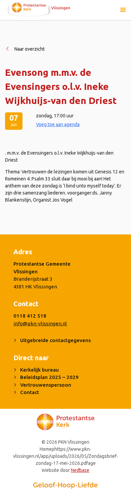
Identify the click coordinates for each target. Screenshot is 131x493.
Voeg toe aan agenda (58, 124)
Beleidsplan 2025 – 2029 (49, 377)
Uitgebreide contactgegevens (55, 340)
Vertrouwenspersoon (45, 385)
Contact (29, 392)
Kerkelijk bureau (39, 370)
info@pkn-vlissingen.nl (40, 323)
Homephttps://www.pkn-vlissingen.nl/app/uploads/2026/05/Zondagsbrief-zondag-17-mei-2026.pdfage (65, 456)
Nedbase (80, 470)
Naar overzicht (29, 49)
